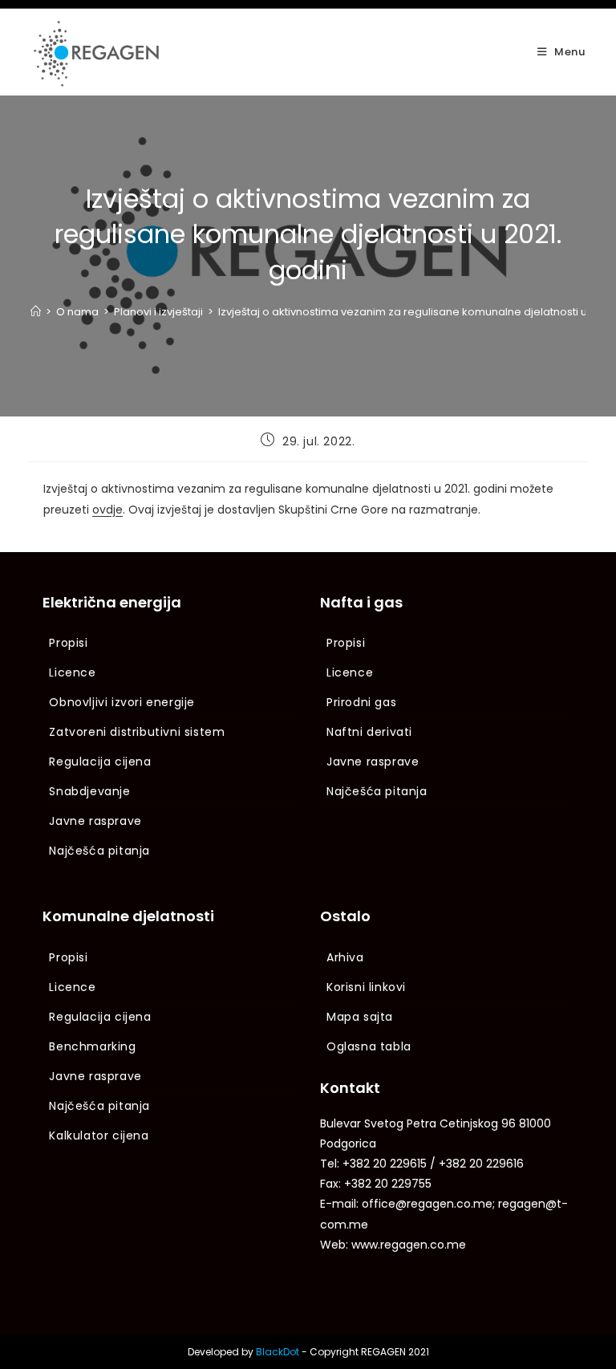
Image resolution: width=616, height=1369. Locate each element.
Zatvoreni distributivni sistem (137, 732)
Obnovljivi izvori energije (122, 702)
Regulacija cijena (100, 762)
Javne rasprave (95, 821)
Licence (72, 672)
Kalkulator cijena (98, 1135)
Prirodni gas (361, 702)
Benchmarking (92, 1046)
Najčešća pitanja (99, 851)
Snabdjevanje (89, 791)
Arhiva (345, 957)
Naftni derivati (369, 732)
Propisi (68, 643)
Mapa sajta (359, 1017)
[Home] (35, 311)
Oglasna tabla (368, 1046)
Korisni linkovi (366, 987)
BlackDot (277, 1352)
